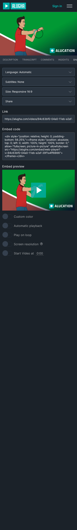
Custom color (23, 216)
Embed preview (13, 166)
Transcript (29, 59)
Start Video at (24, 253)
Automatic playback (28, 225)
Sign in (57, 6)
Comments (47, 59)
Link (5, 111)
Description (10, 59)
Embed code (11, 129)
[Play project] (38, 190)
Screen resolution (26, 244)
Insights (63, 59)
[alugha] (14, 6)
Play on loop (23, 235)
